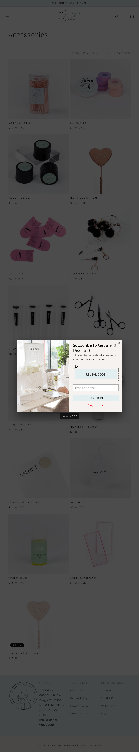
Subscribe (96, 398)
